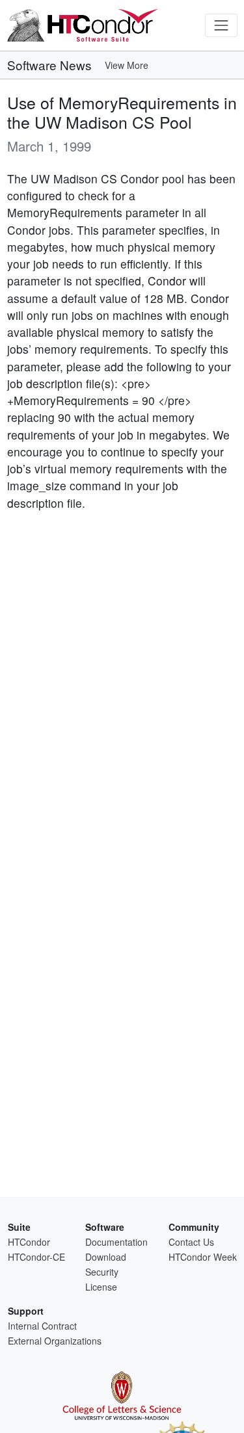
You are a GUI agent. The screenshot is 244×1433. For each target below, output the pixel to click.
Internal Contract (42, 1325)
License (101, 1286)
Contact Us (191, 1241)
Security (101, 1271)
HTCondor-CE (36, 1256)
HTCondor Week (203, 1256)
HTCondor (29, 1241)
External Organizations (55, 1340)
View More (126, 65)
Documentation (116, 1241)
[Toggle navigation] (221, 25)
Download (105, 1256)
